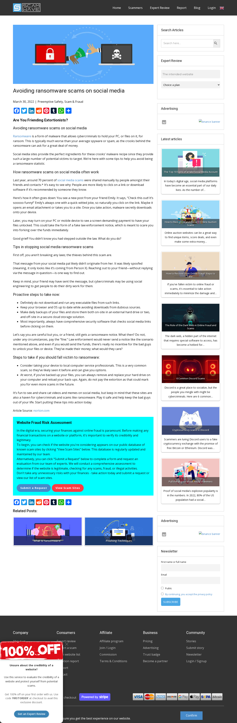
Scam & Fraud (73, 102)
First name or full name (173, 562)
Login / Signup (196, 661)
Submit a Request (33, 488)
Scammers (135, 8)
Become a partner (155, 661)
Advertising (151, 648)
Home (117, 8)
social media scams (70, 180)
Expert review (66, 641)
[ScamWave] (26, 7)
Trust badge (151, 654)
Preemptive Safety (50, 102)
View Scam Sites (68, 488)
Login (212, 8)
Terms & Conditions (113, 661)
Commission (108, 654)
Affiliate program (111, 641)
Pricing (148, 641)
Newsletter (194, 654)
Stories (191, 641)
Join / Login (108, 648)
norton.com (41, 411)
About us (19, 641)
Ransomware (22, 136)
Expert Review (159, 8)
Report (181, 8)
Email (164, 574)
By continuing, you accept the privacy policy (188, 594)
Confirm (191, 715)
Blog (197, 8)
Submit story (195, 648)
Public (168, 588)
